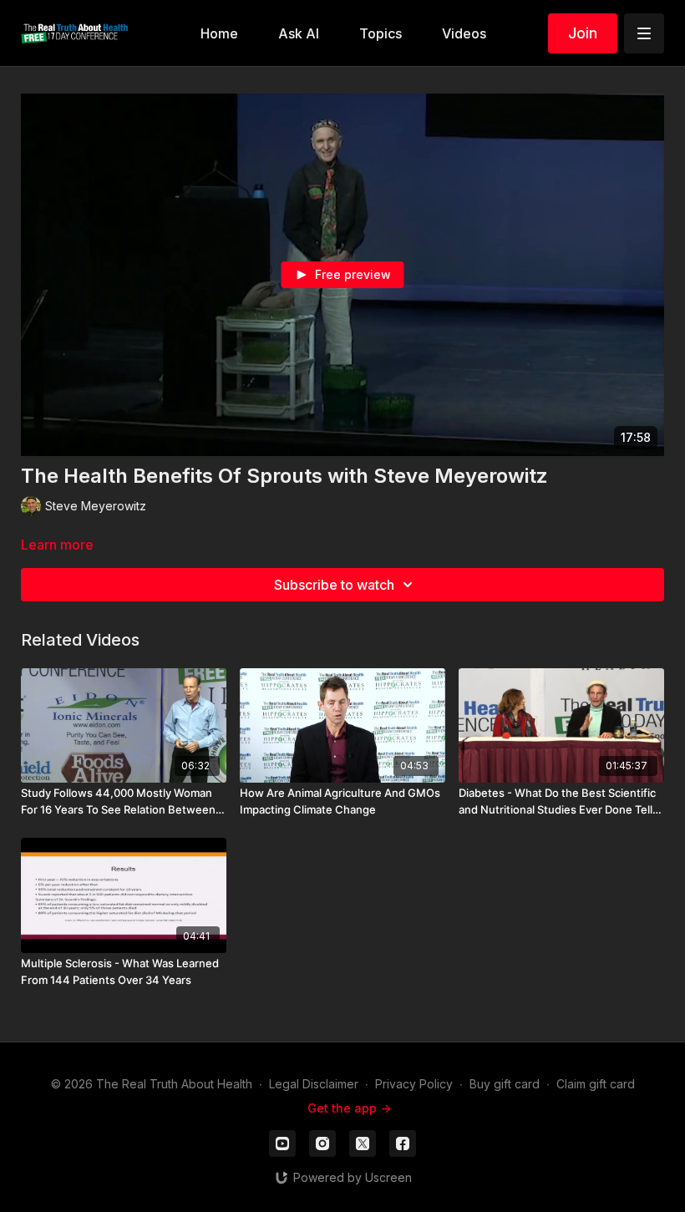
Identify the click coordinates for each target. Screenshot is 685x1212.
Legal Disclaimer (313, 1084)
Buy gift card (504, 1084)
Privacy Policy (414, 1084)
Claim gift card (595, 1084)
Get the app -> (349, 1108)
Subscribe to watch (334, 584)
